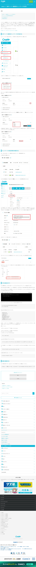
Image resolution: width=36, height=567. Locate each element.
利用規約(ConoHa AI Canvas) (5, 519)
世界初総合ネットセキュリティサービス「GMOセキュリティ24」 (8, 546)
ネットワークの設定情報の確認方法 (8, 15)
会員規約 (2, 512)
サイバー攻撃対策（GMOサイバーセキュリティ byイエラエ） (13, 548)
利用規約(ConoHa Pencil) (4, 521)
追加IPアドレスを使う (6, 388)
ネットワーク (18, 4)
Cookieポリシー (3, 531)
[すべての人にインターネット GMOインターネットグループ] (15, 558)
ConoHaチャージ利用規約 (4, 515)
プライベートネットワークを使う (7, 386)
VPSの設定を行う (5, 17)
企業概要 (2, 532)
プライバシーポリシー (4, 529)
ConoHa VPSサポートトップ (8, 4)
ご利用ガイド (14, 4)
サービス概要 (3, 533)
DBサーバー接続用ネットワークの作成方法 (9, 14)
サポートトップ (2, 4)
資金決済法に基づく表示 (4, 525)
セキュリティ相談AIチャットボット (4, 547)
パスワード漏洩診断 (19, 546)
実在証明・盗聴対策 (2, 548)
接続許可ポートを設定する (6, 385)
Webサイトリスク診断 (26, 546)
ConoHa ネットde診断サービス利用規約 (6, 518)
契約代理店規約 (3, 522)
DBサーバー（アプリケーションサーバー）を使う (9, 30)
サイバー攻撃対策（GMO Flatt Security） (27, 548)
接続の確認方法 (5, 18)
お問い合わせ (3, 528)
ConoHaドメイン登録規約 (4, 514)
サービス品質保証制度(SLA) (4, 526)
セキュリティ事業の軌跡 (8, 549)
